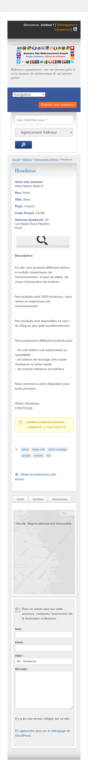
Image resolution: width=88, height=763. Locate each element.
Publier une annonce (57, 105)
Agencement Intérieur (46, 159)
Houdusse (25, 170)
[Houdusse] (43, 240)
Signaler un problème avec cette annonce (35, 476)
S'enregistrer (66, 25)
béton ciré (38, 449)
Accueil (16, 159)
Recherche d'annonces (23, 145)
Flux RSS (75, 29)
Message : (21, 669)
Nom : (19, 629)
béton (25, 449)
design (26, 455)
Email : (19, 642)
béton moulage (57, 449)
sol (48, 455)
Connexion (62, 29)
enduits (38, 455)
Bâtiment (27, 159)
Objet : (19, 655)
